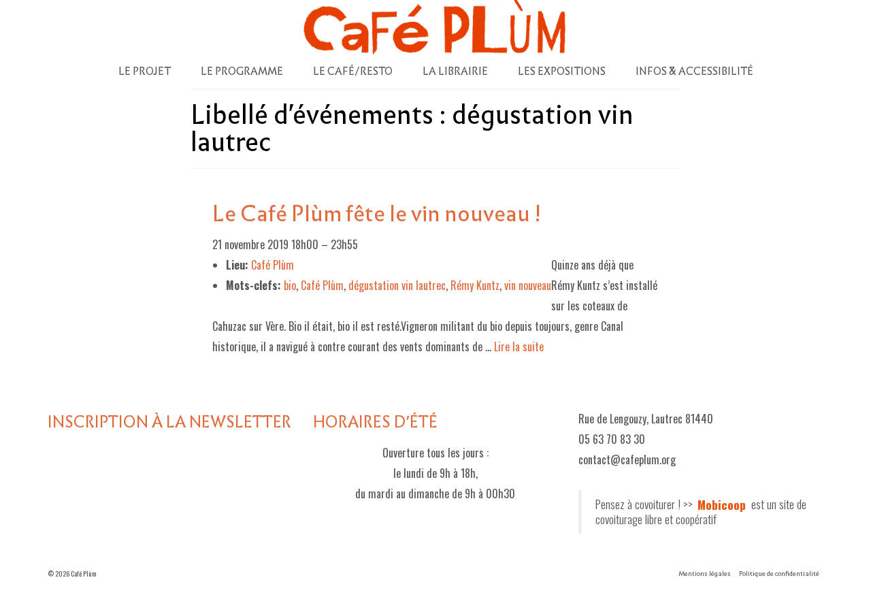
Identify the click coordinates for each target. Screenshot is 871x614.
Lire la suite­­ (519, 346)
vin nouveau (527, 285)
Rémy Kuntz (474, 285)
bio (290, 285)
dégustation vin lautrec (397, 285)
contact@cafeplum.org (627, 459)
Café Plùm (322, 285)
